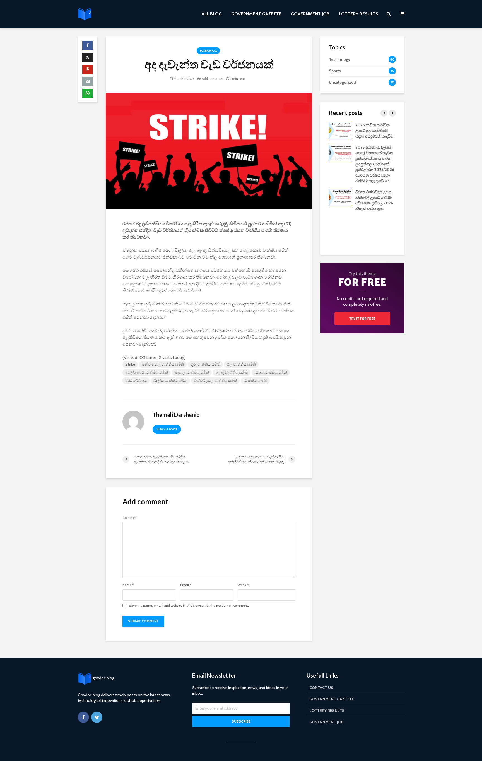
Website (244, 585)
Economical (208, 50)
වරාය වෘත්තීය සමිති (270, 372)
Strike (130, 364)
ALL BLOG (211, 13)
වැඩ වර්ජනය (136, 380)
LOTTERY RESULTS (358, 13)
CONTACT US (321, 687)
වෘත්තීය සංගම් (255, 380)
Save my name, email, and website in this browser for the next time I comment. (189, 605)
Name (128, 585)
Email (185, 585)
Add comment (212, 78)
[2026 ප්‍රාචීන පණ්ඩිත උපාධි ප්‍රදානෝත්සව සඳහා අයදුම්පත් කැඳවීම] (340, 130)
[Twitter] (96, 717)
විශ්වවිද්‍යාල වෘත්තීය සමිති (215, 380)
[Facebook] (83, 717)
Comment (130, 517)
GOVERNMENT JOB (310, 13)
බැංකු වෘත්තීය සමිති (232, 372)
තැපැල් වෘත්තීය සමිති (192, 372)
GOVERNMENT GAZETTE (256, 13)
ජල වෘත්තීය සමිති (241, 364)
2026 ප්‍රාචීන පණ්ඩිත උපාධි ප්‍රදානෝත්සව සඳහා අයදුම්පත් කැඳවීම (374, 130)
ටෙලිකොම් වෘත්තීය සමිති (146, 372)
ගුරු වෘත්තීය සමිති (205, 364)
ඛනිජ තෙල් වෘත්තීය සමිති (163, 364)
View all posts (167, 429)
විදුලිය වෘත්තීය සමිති (170, 380)
